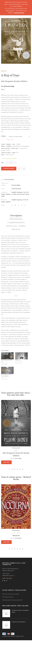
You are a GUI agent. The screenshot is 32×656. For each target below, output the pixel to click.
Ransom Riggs (16, 185)
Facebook (2, 580)
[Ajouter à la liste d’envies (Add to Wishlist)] (19, 168)
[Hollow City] (21, 355)
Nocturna (16, 535)
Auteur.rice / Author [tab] (16, 226)
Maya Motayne (18, 538)
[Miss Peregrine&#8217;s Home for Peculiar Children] (7, 370)
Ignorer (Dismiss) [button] (19, 12)
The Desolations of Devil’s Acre (7, 361)
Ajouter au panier (8, 168)
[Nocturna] (16, 506)
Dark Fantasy (16, 530)
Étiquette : (4, 199)
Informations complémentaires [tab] (16, 221)
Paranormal (21, 194)
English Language (17, 192)
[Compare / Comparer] (24, 168)
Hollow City (17, 360)
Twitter (4, 580)
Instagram (6, 580)
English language (17, 199)
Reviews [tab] (16, 229)
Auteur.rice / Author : (5, 184)
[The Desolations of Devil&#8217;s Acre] (7, 355)
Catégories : (4, 192)
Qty (2, 163)
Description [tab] (16, 215)
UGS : (3, 188)
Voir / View (6, 462)
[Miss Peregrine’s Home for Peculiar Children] (16, 423)
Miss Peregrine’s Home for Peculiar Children (7, 375)
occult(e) (14, 194)
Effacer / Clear (10, 140)
